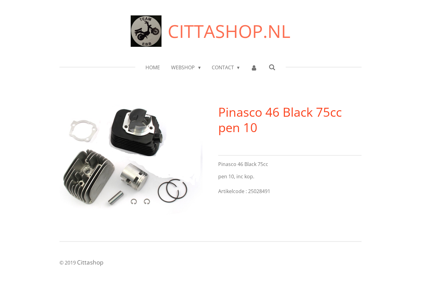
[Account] (254, 67)
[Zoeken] (271, 67)
